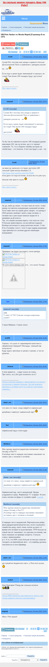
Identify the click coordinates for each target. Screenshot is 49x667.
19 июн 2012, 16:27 (35, 57)
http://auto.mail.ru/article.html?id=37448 (18, 173)
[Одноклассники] (22, 48)
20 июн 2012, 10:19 (35, 444)
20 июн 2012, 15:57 (35, 611)
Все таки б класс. (9, 88)
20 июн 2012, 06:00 (35, 366)
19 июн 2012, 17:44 (35, 301)
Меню (24, 18)
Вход (45, 23)
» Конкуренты (6, 30)
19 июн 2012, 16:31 (35, 101)
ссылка (40, 497)
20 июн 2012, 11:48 (35, 470)
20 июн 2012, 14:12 (35, 580)
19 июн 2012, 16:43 (35, 200)
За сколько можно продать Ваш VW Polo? (24, 4)
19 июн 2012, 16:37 (37, 162)
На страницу (13, 52)
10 (37, 52)
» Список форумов (15, 27)
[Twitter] (19, 48)
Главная (4, 27)
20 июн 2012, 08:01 (35, 425)
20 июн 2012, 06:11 (35, 402)
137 (45, 52)
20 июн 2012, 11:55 (35, 558)
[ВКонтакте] (16, 48)
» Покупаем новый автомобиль (34, 27)
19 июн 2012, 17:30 (35, 246)
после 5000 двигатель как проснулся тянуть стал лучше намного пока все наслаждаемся (22, 597)
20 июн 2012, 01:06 (35, 338)
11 (39, 52)
